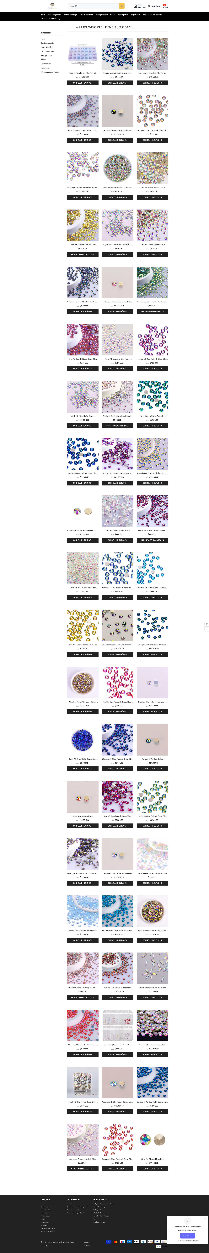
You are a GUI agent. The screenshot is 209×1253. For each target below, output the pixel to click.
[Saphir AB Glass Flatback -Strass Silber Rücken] (83, 454)
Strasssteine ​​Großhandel (59, 1242)
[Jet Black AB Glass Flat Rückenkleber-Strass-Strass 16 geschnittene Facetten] (117, 111)
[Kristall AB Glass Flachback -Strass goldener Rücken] (152, 168)
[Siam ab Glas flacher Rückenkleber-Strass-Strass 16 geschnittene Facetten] (117, 968)
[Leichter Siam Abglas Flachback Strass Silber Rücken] (117, 682)
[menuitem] (52, 39)
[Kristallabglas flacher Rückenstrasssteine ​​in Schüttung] (83, 168)
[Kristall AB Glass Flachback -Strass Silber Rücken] (117, 168)
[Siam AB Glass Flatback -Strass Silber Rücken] (117, 797)
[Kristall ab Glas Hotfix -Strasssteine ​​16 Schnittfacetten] (152, 682)
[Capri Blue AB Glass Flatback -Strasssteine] (152, 568)
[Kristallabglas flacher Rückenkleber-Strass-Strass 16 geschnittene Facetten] (83, 511)
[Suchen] (96, 6)
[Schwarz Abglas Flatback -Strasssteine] (117, 54)
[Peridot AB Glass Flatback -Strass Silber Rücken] (152, 797)
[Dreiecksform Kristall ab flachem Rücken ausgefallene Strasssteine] (152, 454)
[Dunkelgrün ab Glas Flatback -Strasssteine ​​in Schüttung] (152, 625)
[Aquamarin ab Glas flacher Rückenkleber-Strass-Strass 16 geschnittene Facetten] (117, 1082)
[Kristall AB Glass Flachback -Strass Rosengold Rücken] (152, 225)
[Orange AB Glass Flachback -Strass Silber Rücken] (117, 1140)
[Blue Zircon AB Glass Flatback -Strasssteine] (152, 397)
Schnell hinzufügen (82, 83)
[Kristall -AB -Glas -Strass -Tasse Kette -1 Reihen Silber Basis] (83, 1082)
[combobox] (93, 6)
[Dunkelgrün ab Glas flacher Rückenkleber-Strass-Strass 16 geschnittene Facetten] (152, 740)
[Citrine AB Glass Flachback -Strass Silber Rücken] (83, 625)
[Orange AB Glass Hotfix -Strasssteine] (83, 1025)
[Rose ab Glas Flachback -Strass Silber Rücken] (83, 339)
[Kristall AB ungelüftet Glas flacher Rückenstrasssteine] (117, 339)
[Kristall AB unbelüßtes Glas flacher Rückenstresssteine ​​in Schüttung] (83, 568)
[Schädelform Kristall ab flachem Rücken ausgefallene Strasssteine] (152, 1025)
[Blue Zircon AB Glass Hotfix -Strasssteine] (117, 911)
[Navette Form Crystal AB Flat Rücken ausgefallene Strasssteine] (152, 968)
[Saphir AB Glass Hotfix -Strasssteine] (83, 740)
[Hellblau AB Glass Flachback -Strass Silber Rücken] (117, 568)
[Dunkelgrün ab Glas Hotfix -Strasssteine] (152, 1082)
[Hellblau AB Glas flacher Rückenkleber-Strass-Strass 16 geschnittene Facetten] (117, 854)
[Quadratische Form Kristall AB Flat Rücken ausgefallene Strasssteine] (152, 911)
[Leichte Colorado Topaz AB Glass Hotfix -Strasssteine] (83, 111)
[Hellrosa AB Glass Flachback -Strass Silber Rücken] (152, 111)
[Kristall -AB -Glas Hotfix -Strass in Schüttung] (83, 397)
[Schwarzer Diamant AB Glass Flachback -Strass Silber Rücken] (83, 282)
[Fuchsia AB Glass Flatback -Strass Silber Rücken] (152, 339)
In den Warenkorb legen (82, 254)
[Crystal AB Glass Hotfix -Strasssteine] (117, 225)
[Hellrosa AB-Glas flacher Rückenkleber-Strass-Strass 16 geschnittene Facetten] (117, 282)
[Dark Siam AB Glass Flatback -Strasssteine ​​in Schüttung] (117, 454)
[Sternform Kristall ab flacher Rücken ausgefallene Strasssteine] (83, 682)
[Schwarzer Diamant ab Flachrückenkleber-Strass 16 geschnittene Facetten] (117, 625)
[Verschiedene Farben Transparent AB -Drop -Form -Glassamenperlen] (152, 854)
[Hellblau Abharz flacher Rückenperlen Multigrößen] (83, 911)
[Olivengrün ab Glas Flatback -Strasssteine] (83, 854)
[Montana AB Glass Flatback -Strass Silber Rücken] (117, 740)
